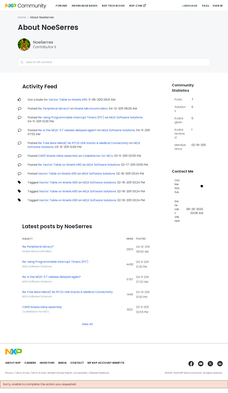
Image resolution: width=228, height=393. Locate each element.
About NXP (13, 363)
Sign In (218, 5)
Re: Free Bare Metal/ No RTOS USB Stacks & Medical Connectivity (83, 143)
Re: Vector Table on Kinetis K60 (60, 165)
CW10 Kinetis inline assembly (58, 156)
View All (87, 324)
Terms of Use (22, 373)
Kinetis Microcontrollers (91, 108)
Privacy (9, 373)
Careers (30, 363)
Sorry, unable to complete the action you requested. (39, 384)
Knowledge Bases (84, 5)
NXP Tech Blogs (113, 5)
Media (62, 363)
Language (190, 5)
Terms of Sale (38, 373)
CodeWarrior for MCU (98, 156)
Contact (77, 363)
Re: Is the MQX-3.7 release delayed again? (67, 130)
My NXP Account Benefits (106, 363)
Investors (47, 363)
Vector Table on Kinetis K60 (68, 100)
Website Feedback (99, 373)
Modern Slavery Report (60, 373)
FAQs (205, 5)
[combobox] (114, 62)
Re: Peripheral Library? (53, 108)
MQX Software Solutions (125, 117)
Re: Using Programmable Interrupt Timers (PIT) (71, 117)
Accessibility (80, 373)
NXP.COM (135, 5)
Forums (61, 5)
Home (22, 17)
